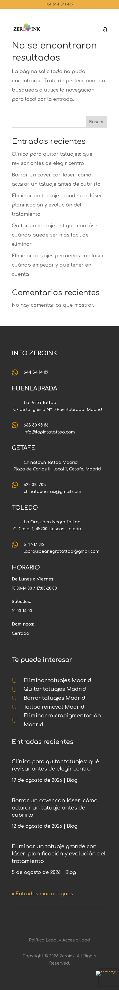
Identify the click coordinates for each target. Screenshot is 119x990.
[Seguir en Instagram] (48, 921)
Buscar (96, 122)
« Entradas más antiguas (42, 893)
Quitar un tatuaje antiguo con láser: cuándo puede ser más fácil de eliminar (56, 235)
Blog (72, 780)
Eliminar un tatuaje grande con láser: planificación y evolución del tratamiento (58, 205)
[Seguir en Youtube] (71, 921)
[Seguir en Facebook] (59, 921)
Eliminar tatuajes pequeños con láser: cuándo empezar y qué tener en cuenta (58, 265)
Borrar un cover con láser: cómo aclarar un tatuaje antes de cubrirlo (55, 808)
